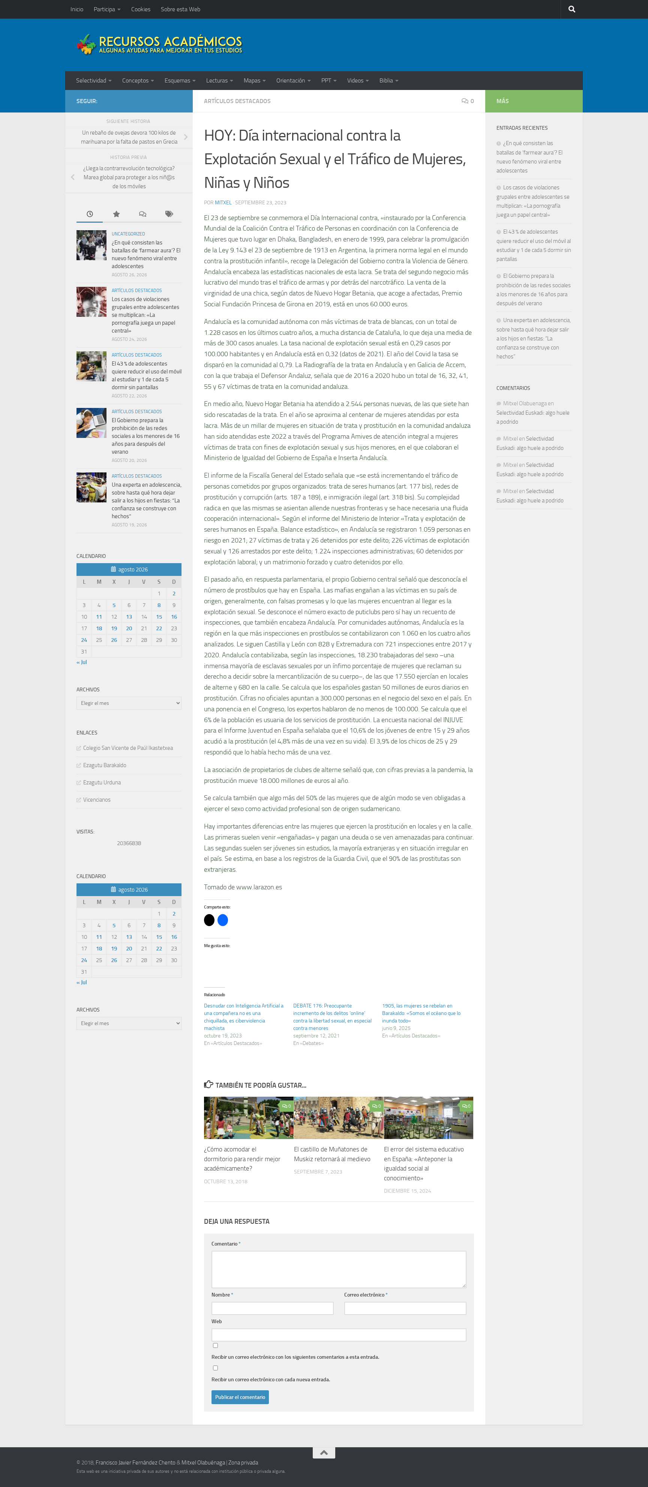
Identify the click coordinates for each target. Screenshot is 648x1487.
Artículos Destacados (237, 101)
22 (159, 628)
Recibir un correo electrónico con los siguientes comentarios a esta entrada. (295, 1357)
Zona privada (243, 1462)
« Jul (81, 662)
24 (84, 640)
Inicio (76, 9)
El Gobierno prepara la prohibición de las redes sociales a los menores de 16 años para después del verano (146, 436)
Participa (104, 9)
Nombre (222, 1295)
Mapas (252, 80)
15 (159, 616)
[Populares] (116, 215)
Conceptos (135, 80)
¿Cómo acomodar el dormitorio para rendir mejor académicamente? (242, 1159)
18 (99, 628)
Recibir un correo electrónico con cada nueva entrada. (271, 1379)
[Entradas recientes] (89, 215)
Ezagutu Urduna (102, 782)
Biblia (386, 80)
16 (174, 616)
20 (129, 628)
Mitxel (223, 202)
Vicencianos (97, 799)
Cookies (140, 9)
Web (217, 1321)
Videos (355, 80)
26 (114, 640)
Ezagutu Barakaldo (104, 765)
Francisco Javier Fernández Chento (136, 1462)
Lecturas (217, 80)
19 (114, 628)
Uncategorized (128, 234)
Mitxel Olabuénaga (203, 1462)
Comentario (226, 1244)
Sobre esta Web (180, 9)
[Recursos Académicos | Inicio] (160, 45)
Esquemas (177, 80)
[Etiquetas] (168, 215)
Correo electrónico (366, 1295)
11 (99, 616)
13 (129, 616)
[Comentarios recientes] (142, 215)
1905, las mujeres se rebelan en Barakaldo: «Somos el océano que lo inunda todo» (421, 1013)
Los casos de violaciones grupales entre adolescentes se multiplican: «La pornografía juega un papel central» (145, 315)
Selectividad (91, 80)
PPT (326, 80)
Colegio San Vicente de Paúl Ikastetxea (128, 748)
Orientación (290, 80)
